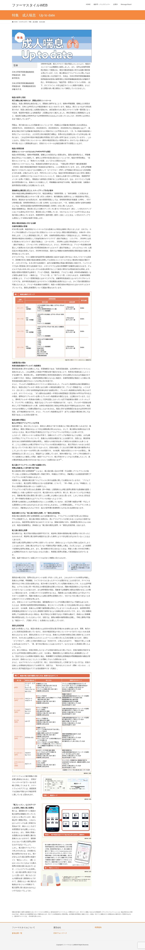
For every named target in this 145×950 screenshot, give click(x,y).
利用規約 (98, 927)
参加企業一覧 (17, 933)
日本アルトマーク (60, 933)
